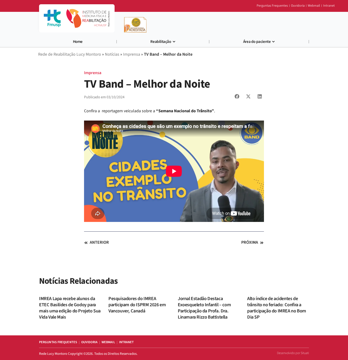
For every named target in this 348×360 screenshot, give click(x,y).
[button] (237, 96)
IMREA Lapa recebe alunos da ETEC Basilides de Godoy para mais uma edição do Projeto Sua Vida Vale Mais (70, 307)
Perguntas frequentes (58, 342)
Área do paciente (257, 42)
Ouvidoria (89, 342)
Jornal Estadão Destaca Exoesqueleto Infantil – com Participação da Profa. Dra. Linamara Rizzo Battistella (204, 307)
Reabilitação (160, 42)
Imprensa (92, 73)
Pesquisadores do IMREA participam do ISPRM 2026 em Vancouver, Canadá (137, 304)
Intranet (126, 342)
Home (78, 42)
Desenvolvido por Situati (293, 353)
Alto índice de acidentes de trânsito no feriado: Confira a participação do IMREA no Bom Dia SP (276, 307)
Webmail (108, 342)
